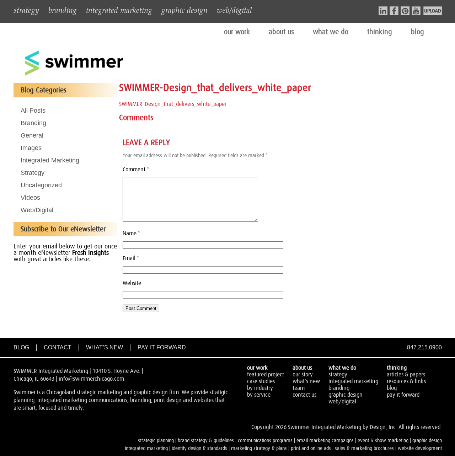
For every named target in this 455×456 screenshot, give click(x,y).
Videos (30, 197)
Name (131, 233)
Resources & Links (406, 381)
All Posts (33, 110)
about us (281, 32)
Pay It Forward (162, 347)
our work (237, 32)
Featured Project (265, 374)
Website (132, 283)
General (32, 135)
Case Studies (261, 381)
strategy (26, 9)
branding (62, 9)
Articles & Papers (406, 374)
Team (299, 388)
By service (259, 395)
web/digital (234, 9)
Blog (21, 347)
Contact (57, 347)
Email (131, 258)
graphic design (184, 9)
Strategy (32, 172)
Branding (33, 123)
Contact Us (304, 395)
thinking (379, 32)
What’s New (104, 347)
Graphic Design (345, 395)
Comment (136, 169)
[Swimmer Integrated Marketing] (74, 74)
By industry (260, 388)
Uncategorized (41, 185)
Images (31, 147)
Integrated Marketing (50, 160)
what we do (330, 32)
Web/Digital (37, 210)
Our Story (303, 374)
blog (417, 32)
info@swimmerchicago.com (91, 379)
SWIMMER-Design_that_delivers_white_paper (172, 104)
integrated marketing (119, 9)
